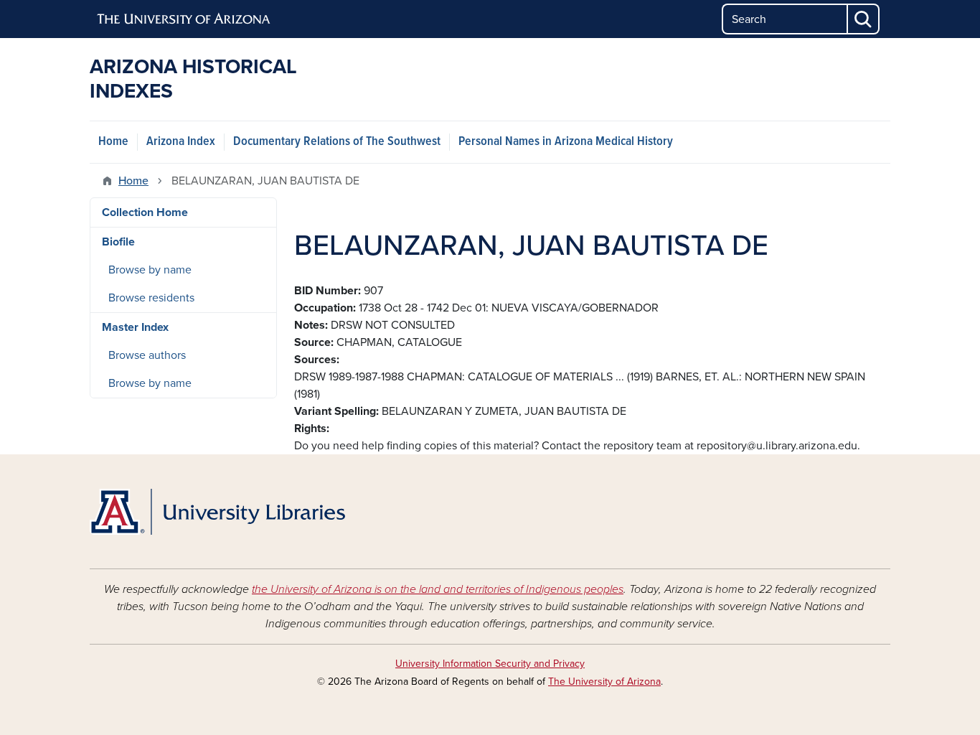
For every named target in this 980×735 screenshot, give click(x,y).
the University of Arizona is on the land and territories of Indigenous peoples (437, 589)
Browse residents (151, 298)
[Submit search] (864, 19)
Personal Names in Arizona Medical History (565, 142)
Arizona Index (180, 142)
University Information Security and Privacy (490, 663)
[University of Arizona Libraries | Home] (217, 512)
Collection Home (145, 212)
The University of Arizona (604, 681)
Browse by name (150, 270)
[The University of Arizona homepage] (184, 19)
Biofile (118, 242)
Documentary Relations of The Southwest (336, 142)
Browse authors (147, 355)
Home (113, 142)
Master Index (135, 327)
